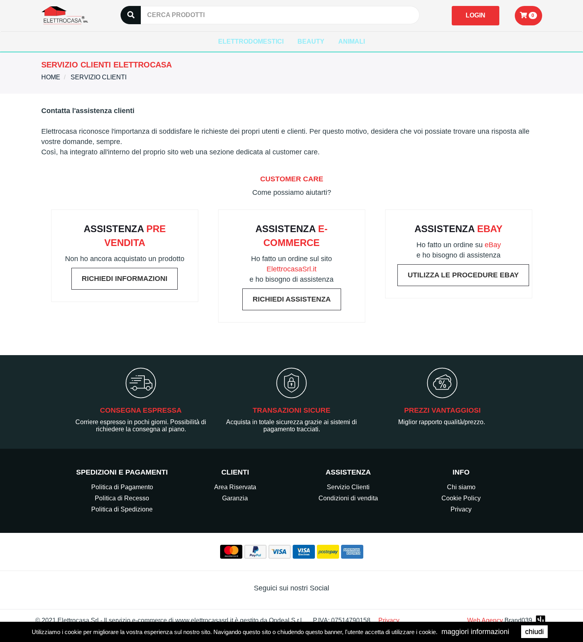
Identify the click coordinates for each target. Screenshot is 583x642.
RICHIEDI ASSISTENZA (292, 299)
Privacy (461, 509)
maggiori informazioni (475, 632)
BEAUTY (310, 41)
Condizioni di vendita (348, 498)
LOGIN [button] (475, 15)
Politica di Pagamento (122, 487)
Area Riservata (235, 487)
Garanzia (235, 498)
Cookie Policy (461, 498)
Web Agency (485, 620)
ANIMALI (351, 41)
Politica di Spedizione (122, 509)
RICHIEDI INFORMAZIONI (124, 279)
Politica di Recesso (122, 498)
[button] (528, 15)
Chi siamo (461, 487)
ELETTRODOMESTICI (251, 41)
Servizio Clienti (348, 487)
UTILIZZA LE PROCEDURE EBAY (463, 275)
